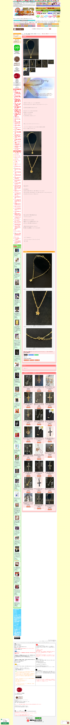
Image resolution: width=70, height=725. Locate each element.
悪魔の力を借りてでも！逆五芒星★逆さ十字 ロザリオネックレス (28, 456)
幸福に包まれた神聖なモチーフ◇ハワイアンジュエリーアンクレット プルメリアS (50, 506)
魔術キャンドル (26, 22)
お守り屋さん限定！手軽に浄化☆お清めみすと (17, 451)
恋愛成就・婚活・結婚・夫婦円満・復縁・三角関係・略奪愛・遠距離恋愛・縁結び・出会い (18, 101)
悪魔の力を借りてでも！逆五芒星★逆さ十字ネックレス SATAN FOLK (28, 387)
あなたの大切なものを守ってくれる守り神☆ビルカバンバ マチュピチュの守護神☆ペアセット (28, 503)
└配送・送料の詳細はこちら (19, 669)
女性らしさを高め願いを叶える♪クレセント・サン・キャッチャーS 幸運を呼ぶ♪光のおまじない (17, 358)
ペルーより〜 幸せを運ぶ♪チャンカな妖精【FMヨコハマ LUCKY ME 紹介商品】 (17, 416)
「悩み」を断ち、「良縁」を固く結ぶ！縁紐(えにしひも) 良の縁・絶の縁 (17, 486)
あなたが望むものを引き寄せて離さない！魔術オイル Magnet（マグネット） (17, 315)
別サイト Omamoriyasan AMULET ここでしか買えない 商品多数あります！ (17, 69)
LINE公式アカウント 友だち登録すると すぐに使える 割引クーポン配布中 (17, 52)
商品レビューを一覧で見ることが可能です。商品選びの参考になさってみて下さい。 (23, 18)
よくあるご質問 (42, 17)
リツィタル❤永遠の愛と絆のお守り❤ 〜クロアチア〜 (18, 209)
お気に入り (15, 612)
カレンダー (15, 613)
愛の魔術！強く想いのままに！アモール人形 (17, 604)
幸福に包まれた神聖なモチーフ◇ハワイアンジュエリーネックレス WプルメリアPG (39, 439)
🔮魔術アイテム (17, 116)
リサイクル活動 (16, 624)
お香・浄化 (39, 22)
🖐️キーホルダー (17, 154)
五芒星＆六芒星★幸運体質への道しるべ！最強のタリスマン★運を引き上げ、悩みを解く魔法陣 (18, 187)
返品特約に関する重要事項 (27, 358)
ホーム (22, 33)
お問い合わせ (57, 17)
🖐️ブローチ (16, 162)
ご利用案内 (37, 17)
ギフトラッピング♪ (16, 617)
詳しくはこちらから (17, 662)
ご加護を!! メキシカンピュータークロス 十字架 (17, 394)
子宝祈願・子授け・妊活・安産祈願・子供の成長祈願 (18, 114)
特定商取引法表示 (16, 609)
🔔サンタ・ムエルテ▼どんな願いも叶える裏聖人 (18, 140)
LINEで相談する (5, 723)
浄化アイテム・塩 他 (17, 119)
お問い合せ (38, 28)
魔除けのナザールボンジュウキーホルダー (17, 499)
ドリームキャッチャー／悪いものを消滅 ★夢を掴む (18, 172)
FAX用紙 (54, 17)
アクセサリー (39, 33)
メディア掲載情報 (16, 621)
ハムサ (49, 22)
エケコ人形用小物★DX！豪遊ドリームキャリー (17, 568)
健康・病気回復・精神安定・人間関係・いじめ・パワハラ (18, 107)
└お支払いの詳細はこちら (18, 649)
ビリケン (42, 22)
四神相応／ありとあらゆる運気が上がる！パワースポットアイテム (18, 204)
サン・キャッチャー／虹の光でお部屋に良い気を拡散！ (18, 180)
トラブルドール (20, 22)
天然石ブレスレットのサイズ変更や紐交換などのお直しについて (17, 634)
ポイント (46, 17)
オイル (23, 22)
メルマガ (50, 17)
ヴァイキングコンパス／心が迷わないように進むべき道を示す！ (18, 217)
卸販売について (16, 625)
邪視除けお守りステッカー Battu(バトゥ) (17, 475)
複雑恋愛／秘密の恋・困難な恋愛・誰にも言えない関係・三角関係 (18, 214)
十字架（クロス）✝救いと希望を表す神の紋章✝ (18, 175)
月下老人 (33, 22)
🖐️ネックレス (16, 159)
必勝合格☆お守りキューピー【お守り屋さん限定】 (17, 368)
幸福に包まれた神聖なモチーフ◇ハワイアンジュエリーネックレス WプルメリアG (50, 422)
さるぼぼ (36, 22)
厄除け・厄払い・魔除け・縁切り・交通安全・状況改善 (18, 104)
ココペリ (17, 22)
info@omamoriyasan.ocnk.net (42, 662)
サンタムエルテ (45, 22)
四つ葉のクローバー (52, 22)
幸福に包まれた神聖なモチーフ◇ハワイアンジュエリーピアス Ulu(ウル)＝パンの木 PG (50, 387)
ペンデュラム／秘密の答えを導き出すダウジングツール (18, 183)
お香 (15, 120)
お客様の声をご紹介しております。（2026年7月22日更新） (17, 621)
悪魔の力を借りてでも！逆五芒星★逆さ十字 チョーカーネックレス (39, 404)
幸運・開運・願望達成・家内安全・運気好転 (18, 97)
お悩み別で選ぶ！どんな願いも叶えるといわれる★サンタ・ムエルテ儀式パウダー (17, 302)
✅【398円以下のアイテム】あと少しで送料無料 (18, 169)
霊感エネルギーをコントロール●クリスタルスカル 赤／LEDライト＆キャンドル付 (17, 591)
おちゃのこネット (53, 640)
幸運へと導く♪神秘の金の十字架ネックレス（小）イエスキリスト (39, 387)
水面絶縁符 (30, 22)
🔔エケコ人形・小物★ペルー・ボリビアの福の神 (18, 132)
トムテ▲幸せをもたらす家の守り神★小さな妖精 (18, 197)
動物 (15, 229)
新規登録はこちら (16, 41)
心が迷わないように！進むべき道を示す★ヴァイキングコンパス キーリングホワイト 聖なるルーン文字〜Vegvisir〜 (17, 555)
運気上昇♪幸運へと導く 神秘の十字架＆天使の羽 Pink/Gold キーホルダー (39, 455)
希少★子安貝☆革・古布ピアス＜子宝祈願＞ (17, 253)
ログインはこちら (16, 42)
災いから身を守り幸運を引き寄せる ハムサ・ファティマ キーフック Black (50, 453)
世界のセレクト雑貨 (17, 121)
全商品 (15, 90)
